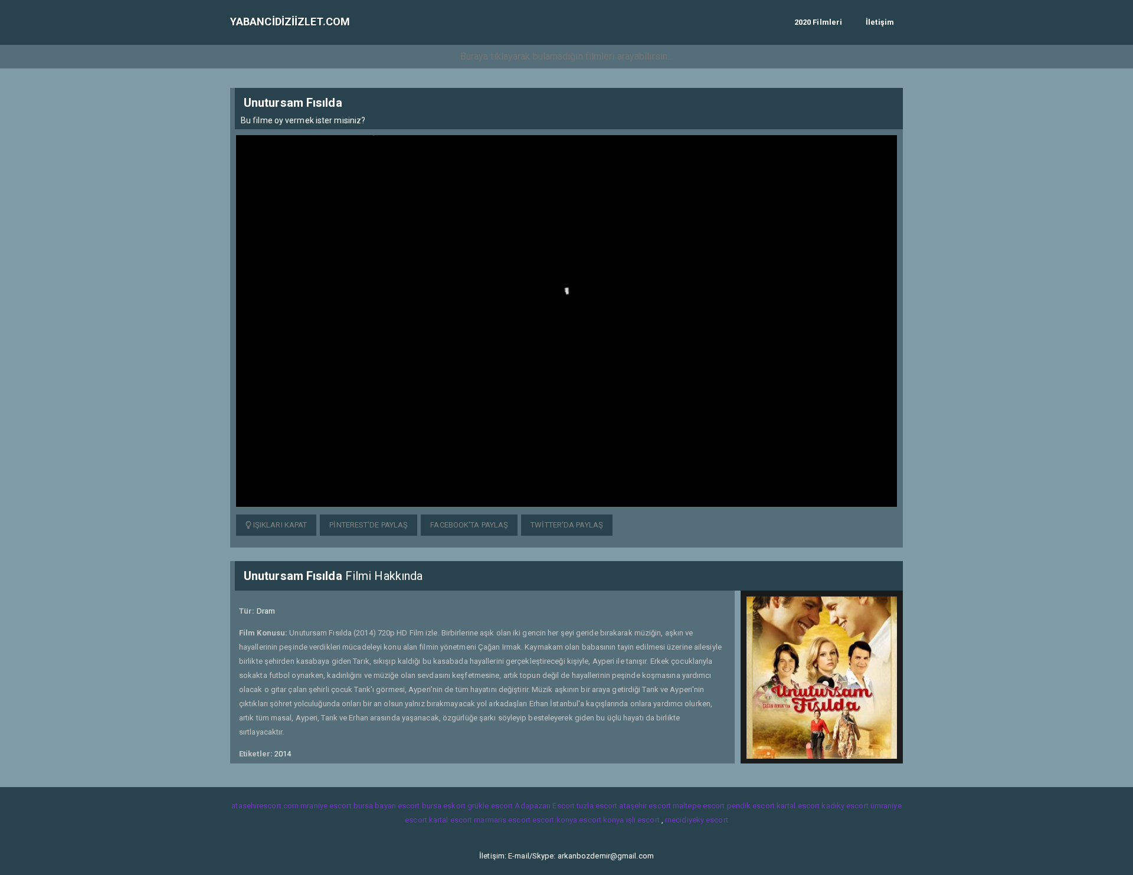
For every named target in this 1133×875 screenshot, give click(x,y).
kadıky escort (844, 805)
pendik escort (751, 805)
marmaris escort (502, 819)
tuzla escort (597, 805)
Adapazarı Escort (545, 805)
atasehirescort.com (265, 805)
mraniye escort (325, 805)
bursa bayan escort (386, 805)
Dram (266, 611)
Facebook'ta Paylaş (469, 524)
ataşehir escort (645, 805)
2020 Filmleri (818, 22)
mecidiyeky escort (696, 819)
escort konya (554, 819)
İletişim (880, 22)
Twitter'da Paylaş (567, 524)
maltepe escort (699, 805)
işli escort (643, 819)
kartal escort (798, 805)
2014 (282, 753)
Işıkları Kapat (279, 524)
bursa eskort (444, 805)
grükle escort (490, 805)
